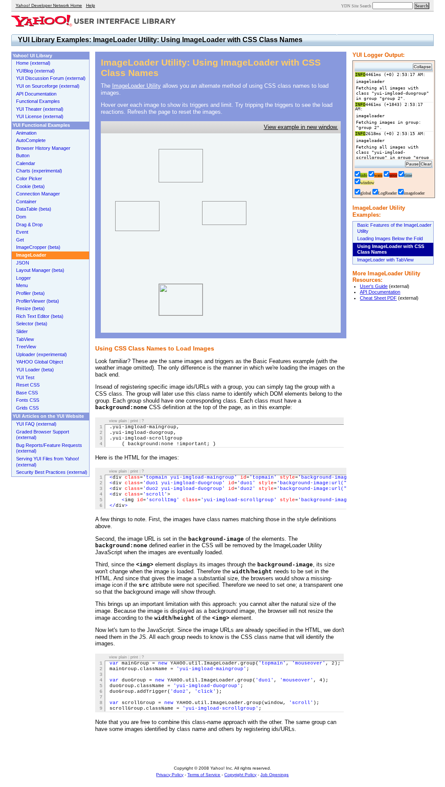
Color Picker (29, 178)
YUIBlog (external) (35, 70)
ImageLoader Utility (136, 86)
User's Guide (374, 286)
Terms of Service (203, 774)
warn (378, 175)
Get (20, 239)
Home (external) (33, 63)
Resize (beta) (30, 308)
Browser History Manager (43, 148)
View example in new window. (301, 127)
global (365, 193)
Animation (26, 133)
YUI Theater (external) (39, 109)
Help (90, 5)
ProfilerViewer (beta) (37, 301)
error (393, 175)
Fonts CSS (27, 400)
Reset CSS (28, 384)
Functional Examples (38, 101)
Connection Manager (38, 193)
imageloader (414, 193)
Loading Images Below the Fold (390, 238)
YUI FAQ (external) (36, 424)
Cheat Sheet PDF (378, 298)
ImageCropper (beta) (38, 247)
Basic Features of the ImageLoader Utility (394, 228)
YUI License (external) (39, 116)
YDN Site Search (356, 5)
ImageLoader (31, 255)
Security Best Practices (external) (51, 472)
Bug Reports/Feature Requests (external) (49, 448)
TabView (25, 339)
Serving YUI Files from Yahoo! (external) (47, 461)
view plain (118, 421)
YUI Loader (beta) (35, 369)
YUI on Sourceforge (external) (48, 86)
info (363, 175)
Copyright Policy (240, 774)
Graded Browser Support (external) (42, 434)
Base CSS (27, 392)
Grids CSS (27, 407)
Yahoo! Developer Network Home (49, 5)
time (408, 175)
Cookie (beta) (30, 186)
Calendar (25, 163)
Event (22, 232)
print (134, 421)
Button (23, 155)
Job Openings (274, 774)
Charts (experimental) (39, 170)
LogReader (387, 193)
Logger (23, 278)
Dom (21, 216)
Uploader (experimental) (41, 354)
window (367, 182)
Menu (22, 285)
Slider (22, 331)
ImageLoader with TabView (385, 259)
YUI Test (25, 377)
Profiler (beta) (30, 293)
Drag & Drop (29, 224)
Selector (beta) (31, 323)
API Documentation (380, 291)
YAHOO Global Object (39, 361)
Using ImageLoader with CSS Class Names (390, 249)
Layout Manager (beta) (40, 270)
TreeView (26, 346)
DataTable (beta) (33, 209)
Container (26, 201)
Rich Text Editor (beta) (39, 316)
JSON (22, 262)
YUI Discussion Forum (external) (51, 78)
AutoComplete (31, 140)
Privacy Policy (169, 774)
